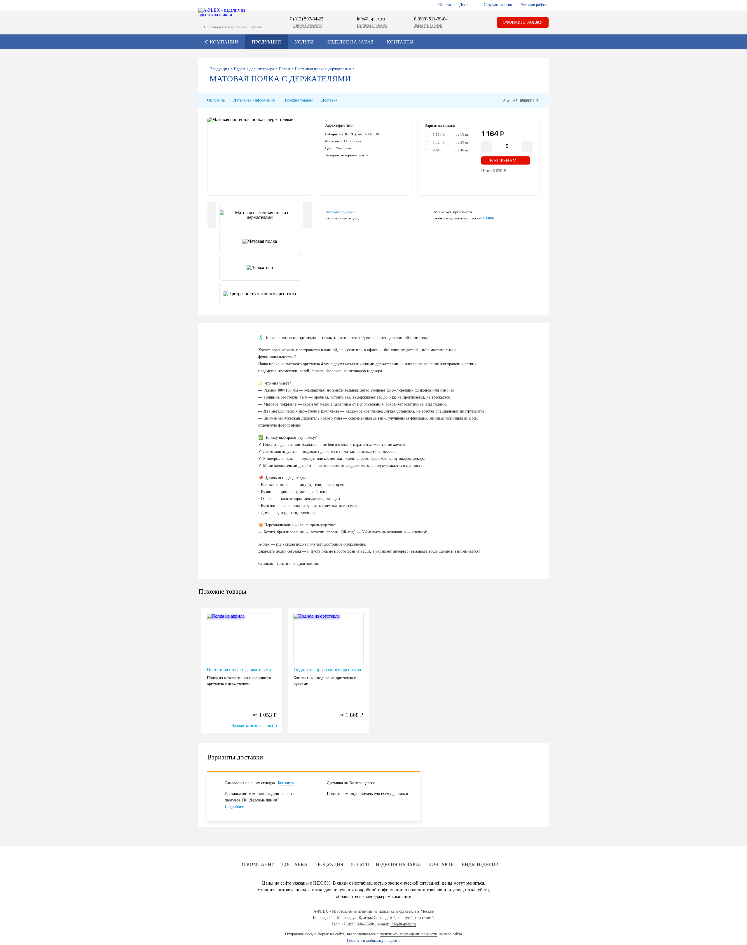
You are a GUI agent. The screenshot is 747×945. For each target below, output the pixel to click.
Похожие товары (298, 100)
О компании (221, 41)
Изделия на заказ (350, 41)
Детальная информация (254, 100)
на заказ (487, 218)
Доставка (467, 5)
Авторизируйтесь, (340, 212)
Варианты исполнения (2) (254, 726)
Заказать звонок (428, 25)
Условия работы (534, 5)
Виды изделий (480, 864)
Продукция (266, 41)
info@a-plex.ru (371, 18)
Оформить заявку (522, 22)
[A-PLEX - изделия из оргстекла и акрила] (224, 12)
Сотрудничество (498, 5)
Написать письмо (372, 25)
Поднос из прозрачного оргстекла (327, 669)
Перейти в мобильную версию (373, 940)
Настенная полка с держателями (239, 669)
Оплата (444, 5)
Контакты (400, 41)
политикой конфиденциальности (408, 934)
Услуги (304, 41)
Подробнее (234, 806)
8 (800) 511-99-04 (431, 19)
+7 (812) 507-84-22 (305, 18)
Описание (216, 100)
